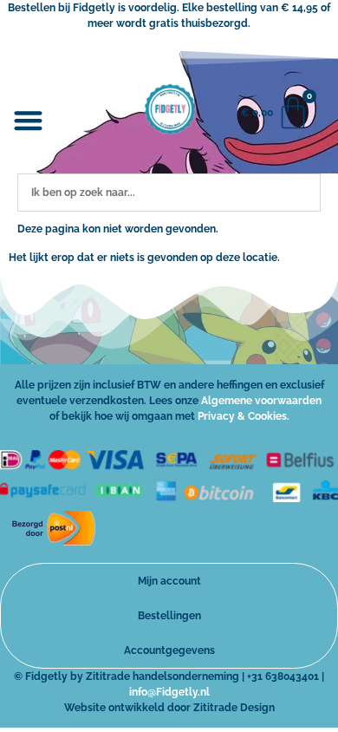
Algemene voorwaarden (261, 401)
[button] (29, 121)
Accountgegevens (169, 650)
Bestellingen (169, 616)
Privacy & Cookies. (243, 416)
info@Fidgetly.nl (169, 692)
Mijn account (169, 581)
